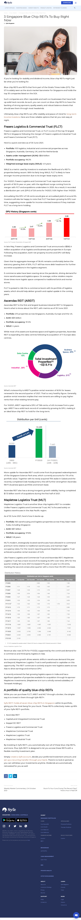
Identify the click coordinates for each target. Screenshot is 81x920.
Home (5, 13)
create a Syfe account (21, 757)
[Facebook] (6, 776)
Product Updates (46, 8)
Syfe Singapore (10, 23)
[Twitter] (10, 776)
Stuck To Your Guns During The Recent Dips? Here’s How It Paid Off (60, 789)
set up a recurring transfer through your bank (25, 760)
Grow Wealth (13, 13)
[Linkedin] (15, 776)
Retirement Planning (60, 8)
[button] (75, 2)
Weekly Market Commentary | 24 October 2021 (20, 789)
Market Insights (33, 8)
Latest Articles (10, 8)
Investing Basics (21, 8)
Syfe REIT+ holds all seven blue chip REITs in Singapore (29, 703)
